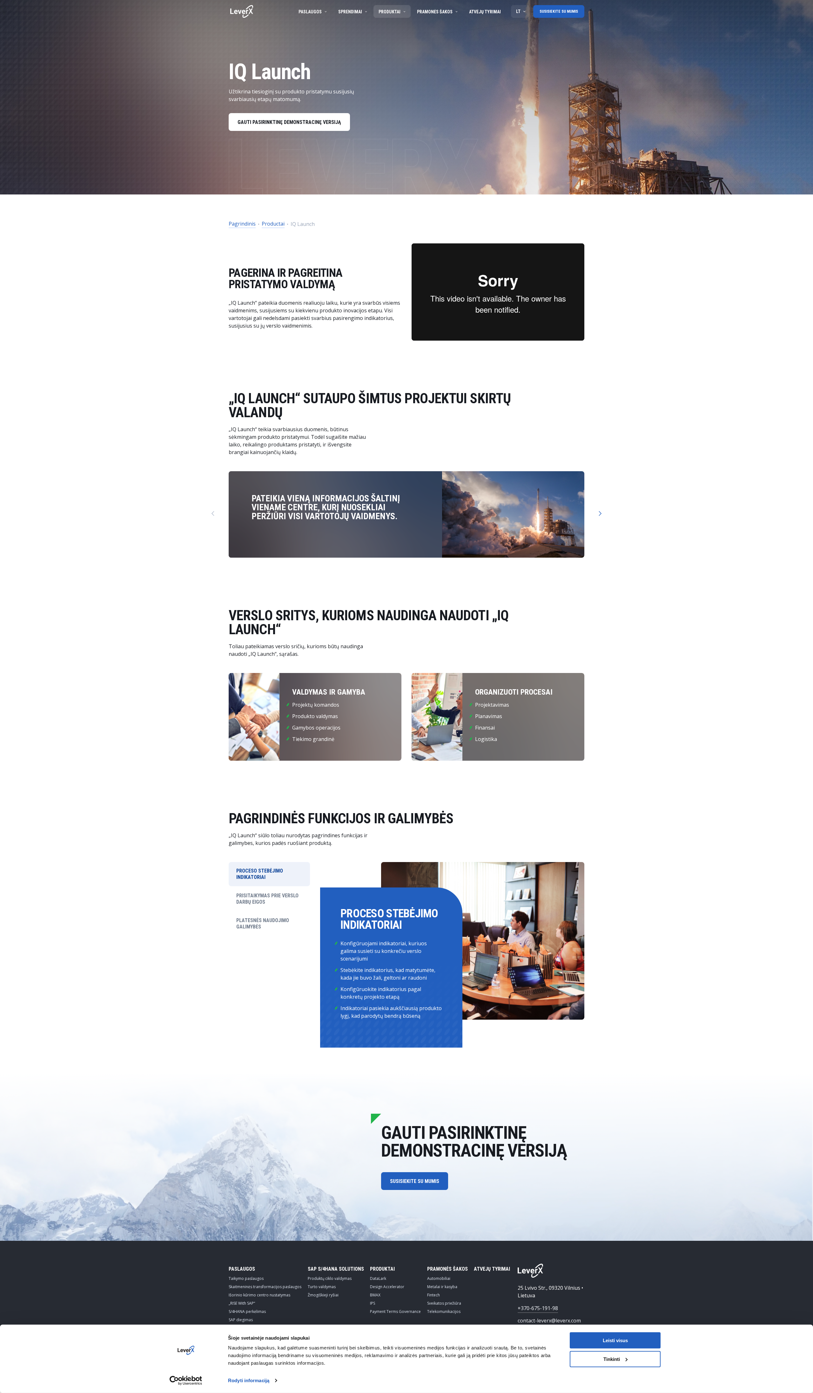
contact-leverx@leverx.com (549, 1320)
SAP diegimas (241, 1319)
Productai (273, 223)
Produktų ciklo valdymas (330, 1278)
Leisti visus (615, 1340)
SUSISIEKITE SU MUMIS (559, 11)
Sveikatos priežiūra (444, 1303)
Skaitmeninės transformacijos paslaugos (265, 1286)
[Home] (242, 11)
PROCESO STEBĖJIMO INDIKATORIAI (259, 874)
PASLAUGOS (310, 11)
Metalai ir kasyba (442, 1286)
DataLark (378, 1278)
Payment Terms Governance (395, 1311)
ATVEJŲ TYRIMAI (485, 11)
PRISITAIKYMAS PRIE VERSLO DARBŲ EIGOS (267, 899)
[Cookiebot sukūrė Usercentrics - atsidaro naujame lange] (186, 1380)
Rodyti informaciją (248, 1380)
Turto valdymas (322, 1286)
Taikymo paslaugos (246, 1278)
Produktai (382, 1269)
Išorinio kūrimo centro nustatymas (259, 1295)
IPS (372, 1303)
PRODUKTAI (389, 11)
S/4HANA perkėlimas (247, 1311)
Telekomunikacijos (443, 1311)
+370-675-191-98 (538, 1308)
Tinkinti (611, 1359)
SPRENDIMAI (350, 11)
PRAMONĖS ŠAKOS (435, 11)
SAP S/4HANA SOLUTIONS (336, 1269)
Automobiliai (438, 1278)
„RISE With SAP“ (242, 1303)
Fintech (433, 1295)
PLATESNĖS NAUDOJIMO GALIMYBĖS (262, 923)
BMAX (375, 1295)
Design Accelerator (387, 1286)
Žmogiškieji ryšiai (323, 1295)
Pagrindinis (242, 223)
